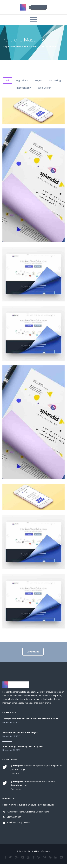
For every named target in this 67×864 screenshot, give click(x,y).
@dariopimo (17, 765)
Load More (33, 652)
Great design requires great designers (22, 746)
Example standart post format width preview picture (30, 718)
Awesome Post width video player (20, 732)
